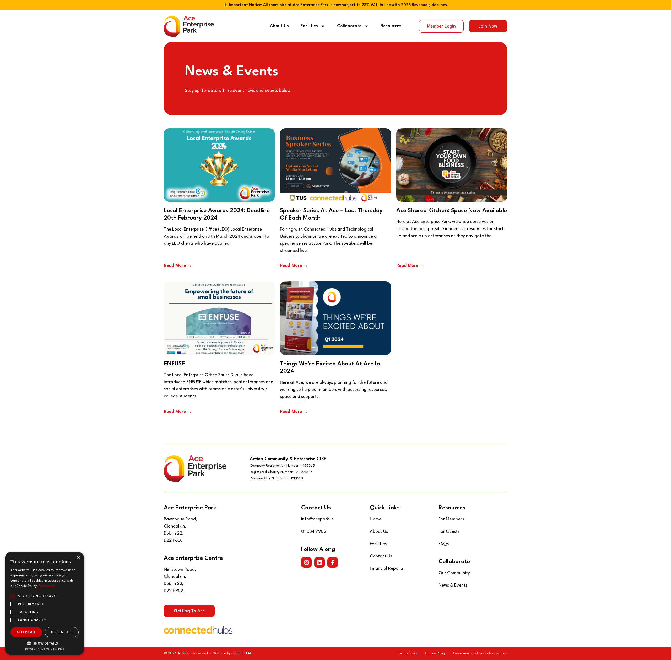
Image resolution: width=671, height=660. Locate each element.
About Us (279, 26)
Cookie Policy (435, 653)
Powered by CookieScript (44, 649)
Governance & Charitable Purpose (480, 653)
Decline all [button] (61, 632)
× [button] (78, 558)
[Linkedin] (319, 562)
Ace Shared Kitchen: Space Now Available (451, 211)
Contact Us (381, 556)
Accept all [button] (26, 632)
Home (375, 519)
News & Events (453, 585)
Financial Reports (387, 568)
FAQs (444, 544)
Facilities (309, 26)
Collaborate (349, 26)
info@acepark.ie (317, 519)
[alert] (44, 603)
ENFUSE (174, 364)
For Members (451, 519)
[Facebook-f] (332, 562)
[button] (44, 643)
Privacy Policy (407, 653)
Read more (47, 585)
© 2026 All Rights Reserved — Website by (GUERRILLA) (207, 653)
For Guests (449, 531)
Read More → (178, 265)
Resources (391, 26)
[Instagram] (306, 562)
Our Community (454, 573)
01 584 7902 (313, 531)
